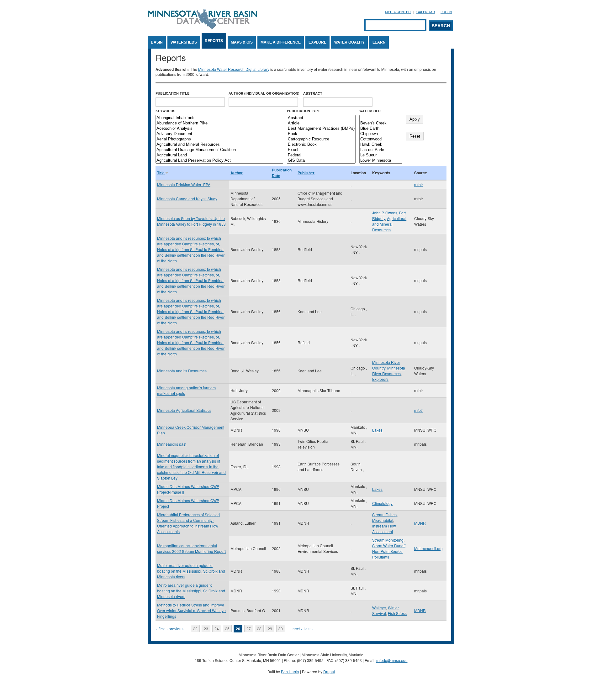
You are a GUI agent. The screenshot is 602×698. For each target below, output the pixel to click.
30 (280, 628)
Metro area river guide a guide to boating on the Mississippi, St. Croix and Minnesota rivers (191, 571)
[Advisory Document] (219, 134)
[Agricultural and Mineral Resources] (219, 144)
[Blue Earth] (381, 128)
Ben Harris (290, 671)
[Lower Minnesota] (381, 160)
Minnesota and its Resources (182, 370)
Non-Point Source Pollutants (387, 553)
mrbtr (418, 184)
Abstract (312, 93)
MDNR (420, 523)
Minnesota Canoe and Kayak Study (187, 198)
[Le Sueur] (381, 155)
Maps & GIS (242, 42)
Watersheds (184, 42)
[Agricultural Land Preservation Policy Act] (219, 160)
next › (297, 628)
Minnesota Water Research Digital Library (233, 69)
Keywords (165, 110)
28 (259, 628)
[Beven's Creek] (381, 123)
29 (270, 628)
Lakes (377, 430)
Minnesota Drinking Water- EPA (183, 184)
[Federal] (321, 155)
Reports (214, 41)
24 (216, 628)
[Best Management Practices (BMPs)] (321, 128)
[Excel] (321, 150)
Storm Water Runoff (388, 545)
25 (227, 628)
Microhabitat (382, 520)
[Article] (321, 123)
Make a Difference (281, 42)
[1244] (381, 118)
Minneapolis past (171, 444)
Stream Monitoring (388, 540)
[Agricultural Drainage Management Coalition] (219, 150)
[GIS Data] (321, 160)
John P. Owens (384, 212)
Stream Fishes (384, 514)
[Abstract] (321, 118)
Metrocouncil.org (428, 548)
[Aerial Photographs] (219, 139)
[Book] (321, 134)
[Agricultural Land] (219, 155)
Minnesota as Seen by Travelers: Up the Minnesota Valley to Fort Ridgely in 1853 (191, 221)
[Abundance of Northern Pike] (219, 123)
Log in (446, 11)
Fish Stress (397, 613)
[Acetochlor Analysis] (219, 128)
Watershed (370, 110)
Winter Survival (385, 610)
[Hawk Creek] (381, 144)
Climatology (382, 503)
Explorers (380, 379)
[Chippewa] (381, 134)
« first (160, 628)
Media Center (398, 11)
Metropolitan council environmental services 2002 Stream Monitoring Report (191, 548)
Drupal (329, 671)
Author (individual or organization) (264, 93)
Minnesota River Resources (388, 370)
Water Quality (349, 42)
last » (309, 628)
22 (195, 628)
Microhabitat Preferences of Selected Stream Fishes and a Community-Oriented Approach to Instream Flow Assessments (188, 523)
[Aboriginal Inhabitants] (219, 118)
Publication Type (303, 110)
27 (248, 628)
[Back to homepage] (202, 27)
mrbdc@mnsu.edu (392, 660)
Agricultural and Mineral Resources (389, 224)
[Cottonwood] (381, 139)
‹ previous (174, 628)
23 (206, 628)
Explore (317, 42)
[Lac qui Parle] (381, 150)
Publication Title (172, 93)
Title (161, 173)
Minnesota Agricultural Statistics (184, 410)
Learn (379, 42)
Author (236, 173)
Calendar (425, 11)
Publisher (306, 173)
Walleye (379, 607)
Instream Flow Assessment (384, 528)
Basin (157, 42)
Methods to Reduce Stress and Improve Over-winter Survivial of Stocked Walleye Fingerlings (191, 610)
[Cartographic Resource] (321, 139)
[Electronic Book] (321, 144)
